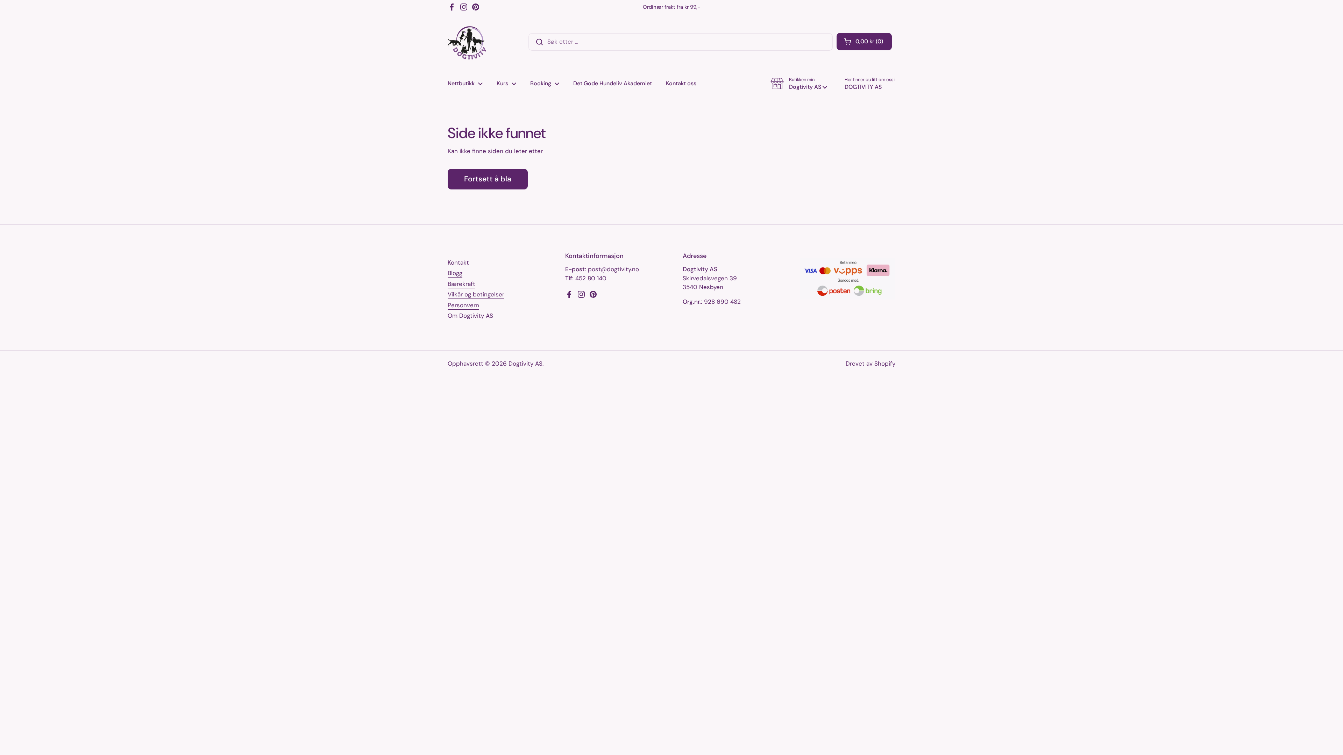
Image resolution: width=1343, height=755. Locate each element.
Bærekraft (461, 284)
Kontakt (458, 262)
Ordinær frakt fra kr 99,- (671, 7)
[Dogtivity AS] (467, 41)
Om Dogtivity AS (470, 315)
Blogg (455, 273)
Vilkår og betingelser (476, 294)
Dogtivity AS (525, 363)
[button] (864, 41)
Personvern (463, 305)
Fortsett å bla (487, 179)
